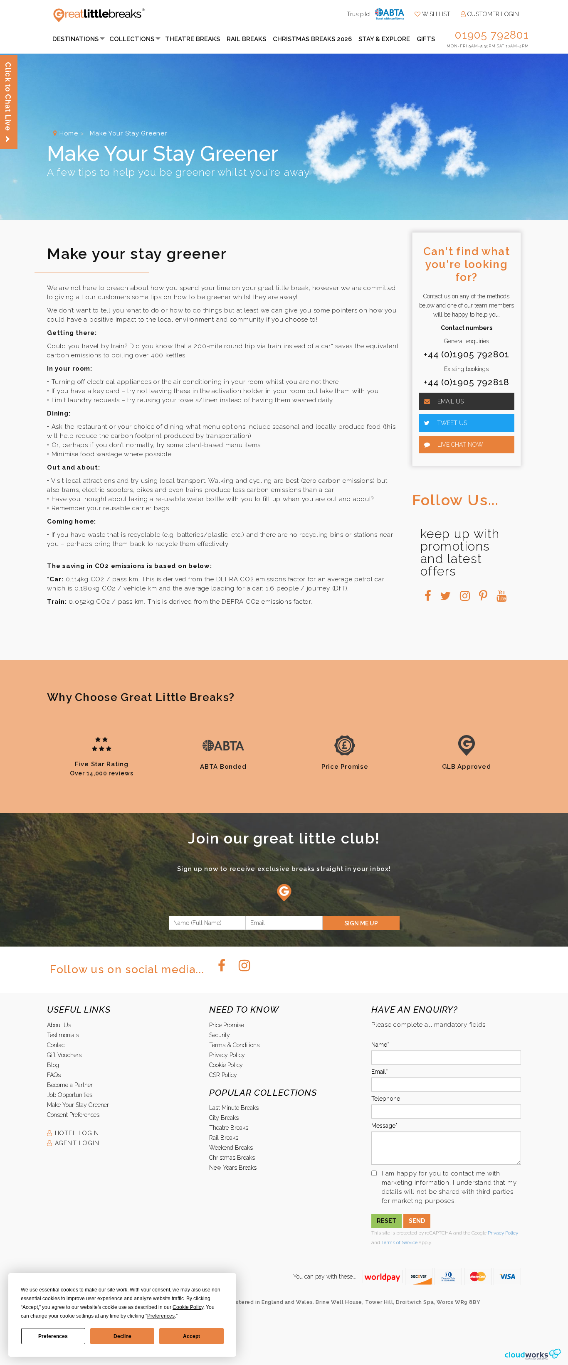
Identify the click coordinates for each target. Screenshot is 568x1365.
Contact (56, 1045)
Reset (386, 1220)
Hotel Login (75, 1133)
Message (383, 1125)
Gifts (426, 39)
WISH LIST (435, 14)
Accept (191, 1336)
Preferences (53, 1336)
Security (219, 1035)
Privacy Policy (227, 1055)
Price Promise (226, 1025)
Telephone (385, 1098)
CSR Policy (223, 1075)
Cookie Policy (226, 1065)
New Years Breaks (233, 1167)
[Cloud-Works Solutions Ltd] (532, 1353)
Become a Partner (70, 1085)
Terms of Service (399, 1242)
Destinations (75, 39)
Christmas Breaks (232, 1157)
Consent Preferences (73, 1115)
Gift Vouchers (64, 1055)
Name (379, 1044)
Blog (53, 1065)
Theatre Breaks (192, 39)
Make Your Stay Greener (78, 1105)
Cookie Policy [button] (188, 1307)
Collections (131, 39)
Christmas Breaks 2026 (312, 39)
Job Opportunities (69, 1095)
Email (378, 1071)
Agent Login (75, 1143)
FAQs (54, 1075)
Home (68, 133)
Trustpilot (359, 14)
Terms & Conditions (234, 1045)
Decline (122, 1336)
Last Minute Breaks (234, 1107)
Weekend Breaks (231, 1147)
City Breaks (224, 1117)
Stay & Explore (384, 39)
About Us (59, 1025)
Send (417, 1220)
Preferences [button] (161, 1316)
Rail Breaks (246, 39)
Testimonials (63, 1035)
